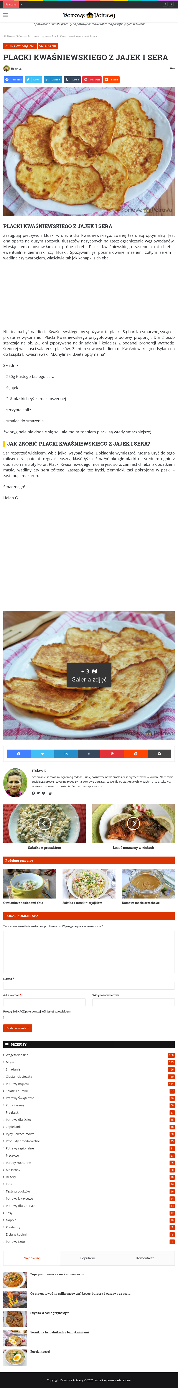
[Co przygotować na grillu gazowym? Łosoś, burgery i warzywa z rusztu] (15, 1299)
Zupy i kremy (15, 1105)
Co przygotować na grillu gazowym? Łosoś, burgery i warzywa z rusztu (80, 1293)
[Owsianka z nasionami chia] (29, 884)
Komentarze (145, 1258)
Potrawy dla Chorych (21, 1206)
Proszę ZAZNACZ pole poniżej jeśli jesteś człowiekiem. (37, 1011)
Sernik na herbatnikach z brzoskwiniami (59, 1332)
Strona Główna (16, 36)
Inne (9, 1184)
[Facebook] (34, 793)
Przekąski (12, 1112)
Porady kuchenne (18, 1163)
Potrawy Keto (15, 1241)
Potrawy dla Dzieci (19, 1119)
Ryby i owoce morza (20, 1134)
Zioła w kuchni (16, 1234)
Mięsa (10, 1062)
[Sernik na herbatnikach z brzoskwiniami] (15, 1338)
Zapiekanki (13, 1127)
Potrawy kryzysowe (19, 1198)
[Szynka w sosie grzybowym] (15, 1319)
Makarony (13, 1170)
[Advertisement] (89, 296)
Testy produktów (18, 1191)
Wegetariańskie (17, 1055)
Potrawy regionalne (20, 1148)
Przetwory (13, 1227)
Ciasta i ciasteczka (19, 1076)
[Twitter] (39, 793)
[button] (89, 675)
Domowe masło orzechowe (141, 903)
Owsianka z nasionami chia (23, 903)
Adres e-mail (12, 995)
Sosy (9, 1213)
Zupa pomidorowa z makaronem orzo (57, 1274)
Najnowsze (32, 1258)
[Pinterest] (44, 793)
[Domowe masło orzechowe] (148, 884)
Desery (11, 1177)
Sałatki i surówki (17, 1091)
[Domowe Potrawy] (89, 15)
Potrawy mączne (38, 36)
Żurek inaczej (40, 1352)
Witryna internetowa (105, 995)
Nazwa (8, 979)
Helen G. (16, 68)
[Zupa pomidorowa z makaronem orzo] (15, 1280)
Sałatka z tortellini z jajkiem (82, 903)
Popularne (88, 1258)
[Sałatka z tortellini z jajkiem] (89, 884)
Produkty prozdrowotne (23, 1141)
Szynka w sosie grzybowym (49, 1313)
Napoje (11, 1220)
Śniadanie (48, 46)
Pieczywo (12, 1155)
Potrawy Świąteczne (20, 1098)
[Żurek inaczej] (15, 1358)
